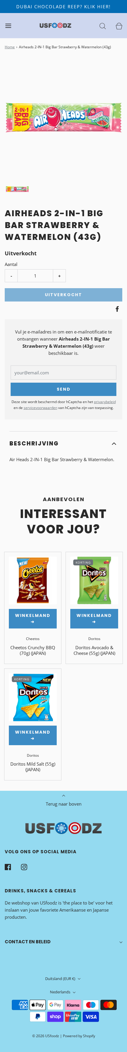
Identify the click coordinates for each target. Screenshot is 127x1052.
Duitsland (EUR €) (60, 978)
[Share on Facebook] (116, 308)
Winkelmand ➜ (33, 618)
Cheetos (33, 638)
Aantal (11, 264)
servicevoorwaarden (40, 407)
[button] (17, 189)
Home (10, 46)
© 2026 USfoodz (45, 1035)
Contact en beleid (28, 942)
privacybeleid (105, 401)
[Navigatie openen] (8, 25)
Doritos (94, 638)
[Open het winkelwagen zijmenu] (119, 25)
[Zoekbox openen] (103, 25)
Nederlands (60, 992)
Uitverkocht (63, 295)
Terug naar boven (64, 804)
